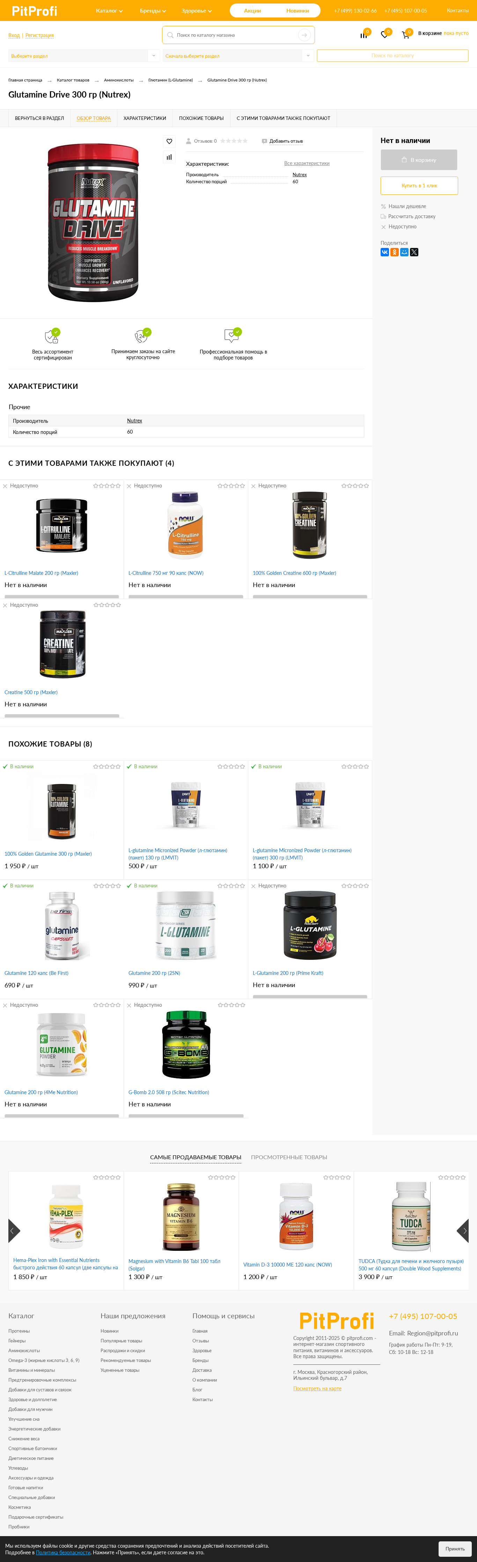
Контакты (458, 10)
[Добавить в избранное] (169, 141)
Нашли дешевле (407, 206)
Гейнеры (16, 1340)
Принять (455, 1549)
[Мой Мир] (404, 252)
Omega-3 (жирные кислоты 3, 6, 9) (43, 1360)
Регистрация (39, 35)
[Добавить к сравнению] (169, 157)
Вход (14, 35)
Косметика (19, 1507)
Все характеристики (307, 163)
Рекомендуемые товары (126, 1360)
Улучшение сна (23, 1419)
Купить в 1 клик (419, 185)
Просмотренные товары (289, 1157)
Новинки (109, 1331)
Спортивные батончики (32, 1448)
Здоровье (202, 1350)
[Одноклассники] (394, 252)
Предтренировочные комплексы (42, 1380)
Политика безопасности (63, 1552)
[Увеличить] (93, 222)
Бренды (200, 1360)
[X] (414, 252)
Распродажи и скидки (123, 1350)
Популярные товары (121, 1340)
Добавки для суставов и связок (40, 1389)
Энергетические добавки (34, 1429)
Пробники (18, 1526)
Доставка (202, 1370)
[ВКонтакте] (385, 252)
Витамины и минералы (31, 1370)
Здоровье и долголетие (32, 1399)
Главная (199, 1331)
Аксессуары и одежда (30, 1478)
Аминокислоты (24, 1350)
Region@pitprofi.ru (432, 1333)
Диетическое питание (31, 1458)
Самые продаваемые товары (195, 1157)
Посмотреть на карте (317, 1388)
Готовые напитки (25, 1487)
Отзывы (200, 1340)
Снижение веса (23, 1438)
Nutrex (300, 174)
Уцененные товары (120, 1370)
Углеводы (18, 1468)
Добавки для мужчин (30, 1409)
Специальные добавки (31, 1497)
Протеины (19, 1331)
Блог (197, 1389)
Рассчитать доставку (411, 216)
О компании (204, 1380)
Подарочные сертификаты (35, 1517)
